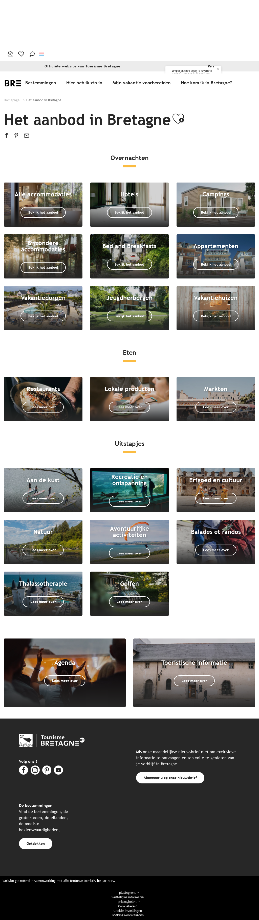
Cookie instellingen (128, 911)
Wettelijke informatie (128, 897)
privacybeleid (127, 902)
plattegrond (127, 893)
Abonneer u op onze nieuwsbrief (170, 777)
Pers (211, 66)
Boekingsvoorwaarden (128, 915)
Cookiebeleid (127, 906)
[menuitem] (41, 82)
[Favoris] (21, 54)
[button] (32, 54)
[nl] (42, 54)
